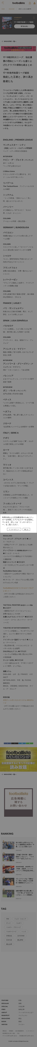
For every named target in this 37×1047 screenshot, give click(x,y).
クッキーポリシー (14, 529)
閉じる (26, 529)
